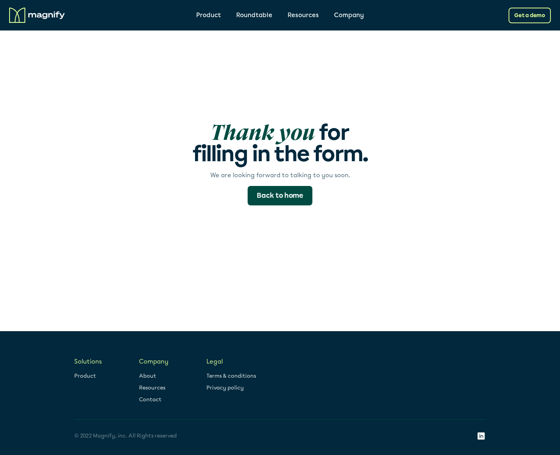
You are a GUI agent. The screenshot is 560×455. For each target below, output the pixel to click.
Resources (303, 15)
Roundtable (254, 15)
